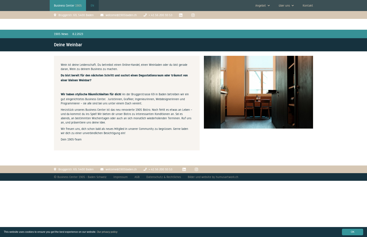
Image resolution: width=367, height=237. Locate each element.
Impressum (120, 177)
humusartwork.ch (227, 177)
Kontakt (308, 5)
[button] (262, 5)
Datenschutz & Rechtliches (163, 177)
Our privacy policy (107, 231)
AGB (137, 177)
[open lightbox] (258, 94)
